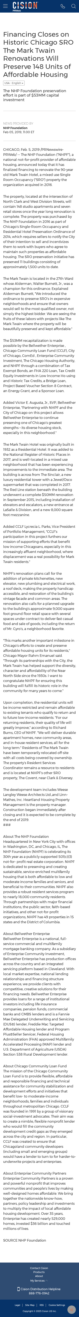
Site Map (30, 1305)
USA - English (13, 83)
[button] (63, 6)
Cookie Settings (57, 1305)
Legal (17, 1305)
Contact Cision (39, 1268)
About (39, 1276)
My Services (37, 1280)
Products (39, 1272)
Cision (45, 1311)
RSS (42, 1305)
